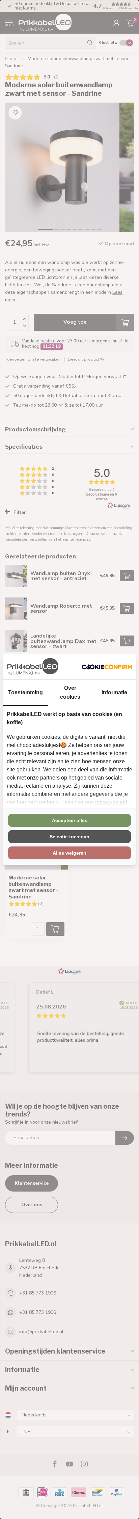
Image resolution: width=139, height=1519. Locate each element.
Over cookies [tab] (70, 692)
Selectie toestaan (69, 836)
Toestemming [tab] (25, 692)
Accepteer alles (69, 820)
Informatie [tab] (114, 692)
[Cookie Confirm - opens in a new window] (107, 667)
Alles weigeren (69, 853)
